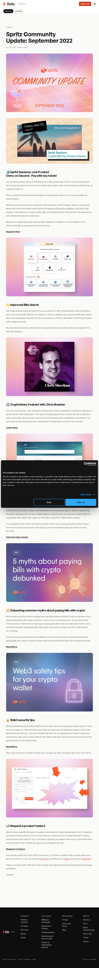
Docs (85, 924)
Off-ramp (24, 930)
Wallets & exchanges (45, 921)
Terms (85, 938)
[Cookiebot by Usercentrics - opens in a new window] (85, 464)
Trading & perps (47, 932)
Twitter (66, 859)
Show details (86, 495)
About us (86, 920)
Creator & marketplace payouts (46, 944)
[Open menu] (94, 3)
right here (44, 859)
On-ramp (24, 926)
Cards (23, 938)
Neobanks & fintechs (46, 927)
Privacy (86, 941)
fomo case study (66, 925)
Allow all (81, 502)
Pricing (65, 920)
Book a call (85, 4)
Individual (18, 11)
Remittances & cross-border (47, 937)
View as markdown (89, 959)
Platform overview (24, 921)
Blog (64, 930)
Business (8, 11)
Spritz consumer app (89, 928)
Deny (49, 502)
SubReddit (86, 859)
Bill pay (23, 934)
